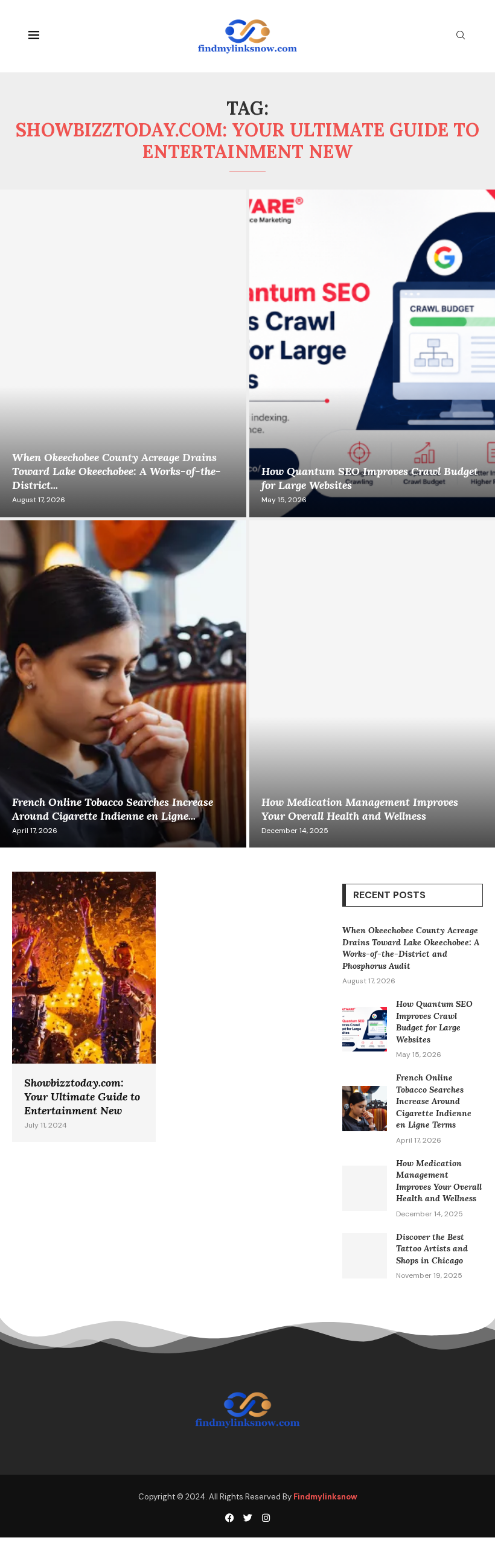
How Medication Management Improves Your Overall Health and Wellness (359, 809)
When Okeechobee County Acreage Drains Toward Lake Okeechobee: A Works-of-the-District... (116, 471)
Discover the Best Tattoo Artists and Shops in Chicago (432, 1248)
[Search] (461, 36)
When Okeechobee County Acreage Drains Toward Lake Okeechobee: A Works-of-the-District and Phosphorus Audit (410, 948)
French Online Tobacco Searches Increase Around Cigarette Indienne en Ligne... (112, 809)
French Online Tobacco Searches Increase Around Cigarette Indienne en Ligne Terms (433, 1101)
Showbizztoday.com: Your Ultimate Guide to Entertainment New (82, 1096)
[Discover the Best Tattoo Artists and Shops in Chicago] (365, 1255)
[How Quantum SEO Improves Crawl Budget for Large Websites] (365, 1029)
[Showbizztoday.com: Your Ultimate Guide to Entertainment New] (84, 1007)
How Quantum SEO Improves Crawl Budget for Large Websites (434, 1021)
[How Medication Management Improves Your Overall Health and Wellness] (365, 1188)
